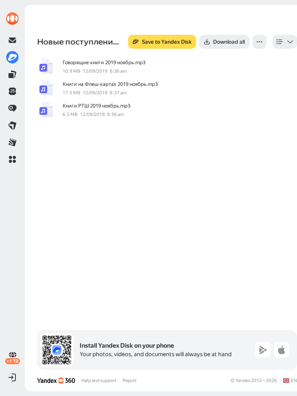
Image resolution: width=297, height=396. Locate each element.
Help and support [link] (98, 380)
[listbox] (285, 42)
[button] (12, 159)
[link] (12, 18)
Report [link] (130, 380)
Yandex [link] (243, 380)
